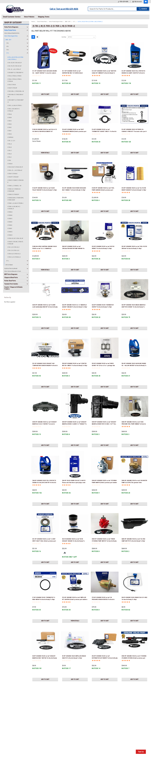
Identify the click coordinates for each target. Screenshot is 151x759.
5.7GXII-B (9, 215)
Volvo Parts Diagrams (11, 27)
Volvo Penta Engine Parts (11, 36)
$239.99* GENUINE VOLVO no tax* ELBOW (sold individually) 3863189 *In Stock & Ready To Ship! (44, 307)
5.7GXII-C (9, 218)
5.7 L (7, 53)
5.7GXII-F (9, 228)
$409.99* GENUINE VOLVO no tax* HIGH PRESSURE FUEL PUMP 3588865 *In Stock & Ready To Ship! (134, 424)
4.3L (7, 46)
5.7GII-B (9, 117)
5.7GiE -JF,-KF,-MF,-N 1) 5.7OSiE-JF (13, 110)
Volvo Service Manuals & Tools (12, 271)
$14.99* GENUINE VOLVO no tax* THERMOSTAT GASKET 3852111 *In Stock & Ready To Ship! (104, 131)
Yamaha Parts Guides (11, 284)
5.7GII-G (9, 134)
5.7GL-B (9, 147)
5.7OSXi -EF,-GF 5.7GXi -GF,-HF (15, 238)
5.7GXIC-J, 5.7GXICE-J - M (14, 185)
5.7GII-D (9, 124)
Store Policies (29, 17)
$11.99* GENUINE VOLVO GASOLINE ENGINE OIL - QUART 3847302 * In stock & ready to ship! (44, 73)
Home (33, 21)
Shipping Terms (43, 17)
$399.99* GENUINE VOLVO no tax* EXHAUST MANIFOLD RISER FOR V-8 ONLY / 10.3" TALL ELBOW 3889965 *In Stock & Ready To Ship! (104, 424)
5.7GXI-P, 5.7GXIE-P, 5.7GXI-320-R (15, 181)
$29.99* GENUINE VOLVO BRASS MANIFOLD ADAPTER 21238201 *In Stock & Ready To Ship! (133, 307)
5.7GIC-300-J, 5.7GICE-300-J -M (15, 91)
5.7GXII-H (9, 235)
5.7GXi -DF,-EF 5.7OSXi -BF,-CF (15, 167)
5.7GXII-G (9, 232)
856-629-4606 (124, 1)
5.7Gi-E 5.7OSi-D (11, 84)
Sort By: (64, 37)
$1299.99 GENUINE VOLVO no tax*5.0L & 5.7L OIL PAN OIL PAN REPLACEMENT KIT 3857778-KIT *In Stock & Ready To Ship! (44, 131)
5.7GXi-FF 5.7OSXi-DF (12, 177)
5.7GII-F (9, 130)
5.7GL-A (9, 144)
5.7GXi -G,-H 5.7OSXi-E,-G (14, 257)
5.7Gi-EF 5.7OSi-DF (12, 88)
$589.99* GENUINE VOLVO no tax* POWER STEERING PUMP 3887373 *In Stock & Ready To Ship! (104, 541)
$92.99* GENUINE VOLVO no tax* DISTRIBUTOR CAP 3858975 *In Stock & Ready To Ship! (104, 658)
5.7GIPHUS (10, 137)
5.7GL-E (9, 157)
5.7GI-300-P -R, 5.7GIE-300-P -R (15, 72)
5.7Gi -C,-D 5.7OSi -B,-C (13, 247)
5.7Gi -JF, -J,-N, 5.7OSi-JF (14, 69)
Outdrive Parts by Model (10, 268)
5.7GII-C (9, 121)
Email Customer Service (11, 17)
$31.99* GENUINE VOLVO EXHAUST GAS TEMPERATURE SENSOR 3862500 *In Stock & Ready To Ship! (44, 365)
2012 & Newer (9, 265)
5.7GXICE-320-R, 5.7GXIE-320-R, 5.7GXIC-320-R (15, 199)
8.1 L (7, 260)
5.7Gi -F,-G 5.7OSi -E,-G (13, 250)
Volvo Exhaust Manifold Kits (11, 33)
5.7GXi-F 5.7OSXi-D (12, 173)
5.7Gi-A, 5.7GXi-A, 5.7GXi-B (14, 76)
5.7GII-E (9, 127)
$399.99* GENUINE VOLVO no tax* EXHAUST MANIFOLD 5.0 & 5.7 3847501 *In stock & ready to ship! (44, 424)
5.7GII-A (9, 114)
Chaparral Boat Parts (11, 277)
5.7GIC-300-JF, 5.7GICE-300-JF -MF (15, 95)
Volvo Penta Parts (10, 30)
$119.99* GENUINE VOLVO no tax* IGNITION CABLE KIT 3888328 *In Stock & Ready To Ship (104, 73)
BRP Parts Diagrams (10, 274)
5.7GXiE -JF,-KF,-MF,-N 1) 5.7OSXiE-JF (13, 207)
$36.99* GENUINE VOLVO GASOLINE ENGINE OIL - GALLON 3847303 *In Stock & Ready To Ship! (134, 365)
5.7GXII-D (9, 222)
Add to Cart (45, 94)
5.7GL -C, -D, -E (11, 140)
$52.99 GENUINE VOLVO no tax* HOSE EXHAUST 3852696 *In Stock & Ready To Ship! (73, 541)
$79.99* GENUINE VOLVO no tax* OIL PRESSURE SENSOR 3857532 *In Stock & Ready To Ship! (103, 599)
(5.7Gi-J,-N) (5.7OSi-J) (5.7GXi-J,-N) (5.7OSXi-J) (15, 58)
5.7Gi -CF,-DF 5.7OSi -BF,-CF (14, 62)
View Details (45, 153)
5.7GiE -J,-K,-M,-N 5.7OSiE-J (14, 105)
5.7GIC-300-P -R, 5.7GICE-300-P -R (15, 101)
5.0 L (7, 49)
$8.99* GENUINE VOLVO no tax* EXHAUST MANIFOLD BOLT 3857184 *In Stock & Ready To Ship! (44, 658)
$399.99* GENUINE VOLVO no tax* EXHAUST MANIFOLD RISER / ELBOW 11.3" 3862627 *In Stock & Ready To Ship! (74, 424)
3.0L (7, 43)
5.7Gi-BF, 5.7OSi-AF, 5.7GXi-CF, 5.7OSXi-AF (15, 243)
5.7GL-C (9, 150)
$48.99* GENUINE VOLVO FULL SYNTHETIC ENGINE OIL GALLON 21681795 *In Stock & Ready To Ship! (44, 482)
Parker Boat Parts (10, 281)
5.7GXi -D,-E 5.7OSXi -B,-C (14, 253)
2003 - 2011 (8, 39)
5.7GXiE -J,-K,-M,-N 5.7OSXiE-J (15, 203)
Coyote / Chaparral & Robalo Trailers (13, 288)
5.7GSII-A (9, 163)
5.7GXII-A (9, 212)
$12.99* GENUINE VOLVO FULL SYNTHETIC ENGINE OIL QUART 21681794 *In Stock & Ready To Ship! (133, 73)
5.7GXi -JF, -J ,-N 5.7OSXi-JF (14, 170)
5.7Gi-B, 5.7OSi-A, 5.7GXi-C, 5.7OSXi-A (14, 80)
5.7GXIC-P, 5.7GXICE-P (13, 194)
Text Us (141, 752)
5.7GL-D (9, 154)
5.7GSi (9, 160)
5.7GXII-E (9, 225)
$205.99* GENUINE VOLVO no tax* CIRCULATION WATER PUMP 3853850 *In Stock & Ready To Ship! (73, 248)
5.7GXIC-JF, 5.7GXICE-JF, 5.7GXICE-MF (14, 190)
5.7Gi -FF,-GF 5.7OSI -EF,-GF (14, 66)
